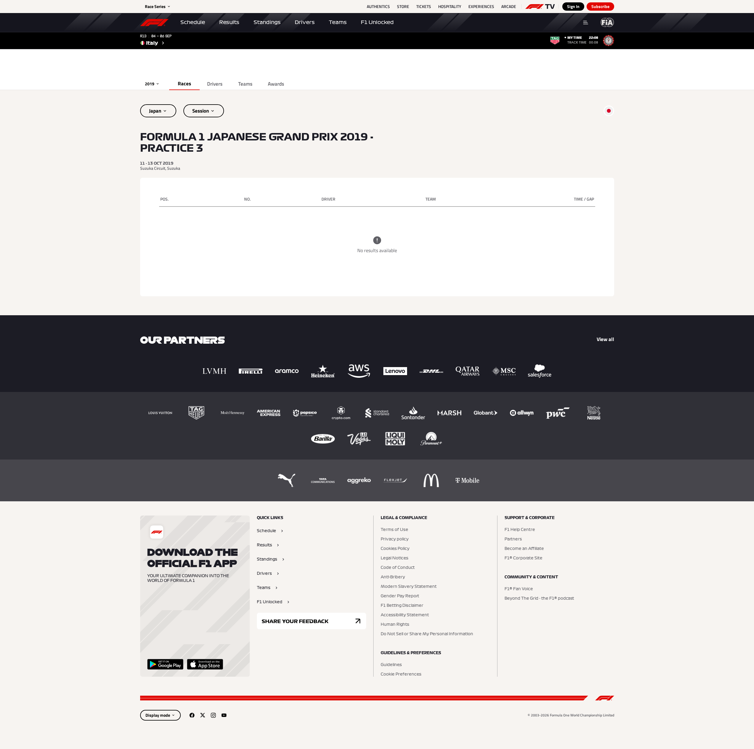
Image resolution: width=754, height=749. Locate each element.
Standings (267, 22)
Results (229, 22)
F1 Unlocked (377, 22)
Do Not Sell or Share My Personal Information (427, 634)
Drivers (305, 22)
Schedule (192, 22)
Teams (338, 22)
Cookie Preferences (401, 674)
